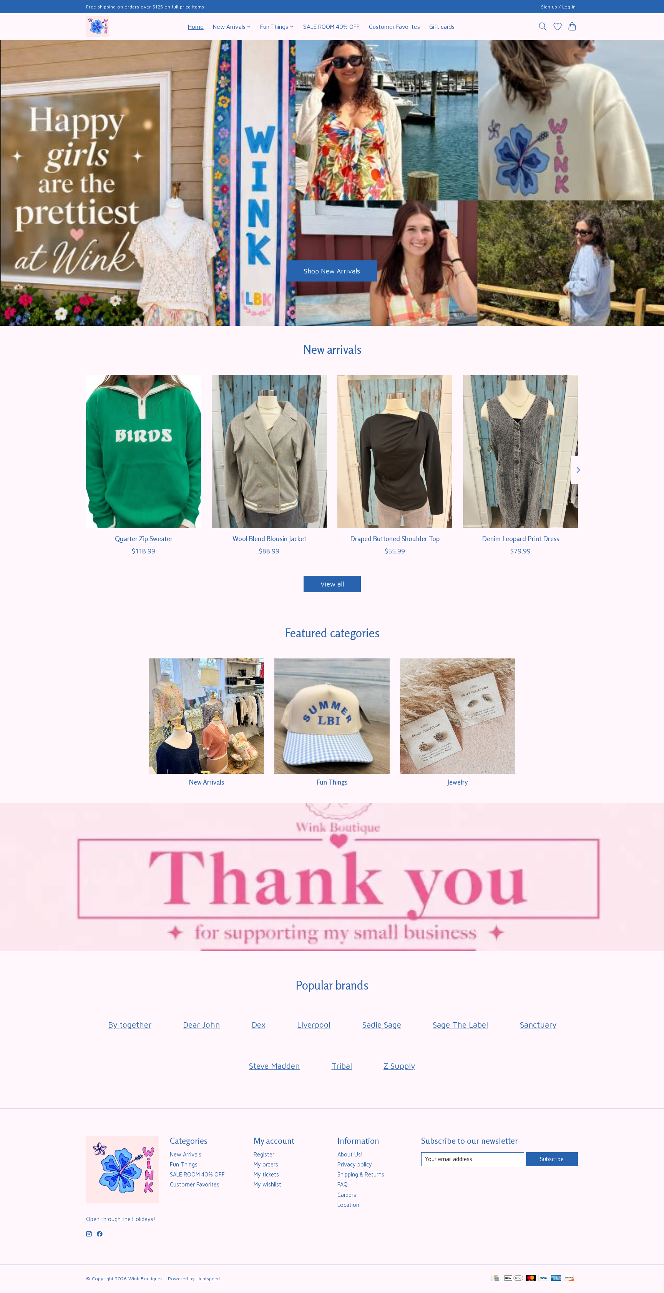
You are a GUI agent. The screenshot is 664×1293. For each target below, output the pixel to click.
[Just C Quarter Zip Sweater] (143, 451)
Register (264, 1154)
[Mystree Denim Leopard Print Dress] (520, 451)
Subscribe (552, 1159)
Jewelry (457, 782)
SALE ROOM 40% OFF (331, 26)
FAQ (342, 1184)
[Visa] (543, 1278)
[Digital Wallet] (513, 1278)
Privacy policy (354, 1164)
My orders (266, 1164)
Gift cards (442, 26)
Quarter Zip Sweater (144, 538)
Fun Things (332, 782)
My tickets (266, 1174)
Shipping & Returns (360, 1174)
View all (332, 584)
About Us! (350, 1154)
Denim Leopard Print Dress (520, 538)
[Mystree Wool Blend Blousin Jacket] (269, 451)
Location (348, 1204)
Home (196, 26)
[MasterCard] (531, 1278)
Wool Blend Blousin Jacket (269, 538)
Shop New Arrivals (332, 271)
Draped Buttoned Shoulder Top (395, 538)
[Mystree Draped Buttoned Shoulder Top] (394, 451)
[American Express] (556, 1278)
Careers (346, 1194)
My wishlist (267, 1184)
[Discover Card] (569, 1278)
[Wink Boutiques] (97, 26)
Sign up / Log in (558, 7)
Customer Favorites (394, 26)
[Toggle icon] (542, 26)
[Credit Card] (496, 1278)
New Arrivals (206, 782)
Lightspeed (208, 1278)
